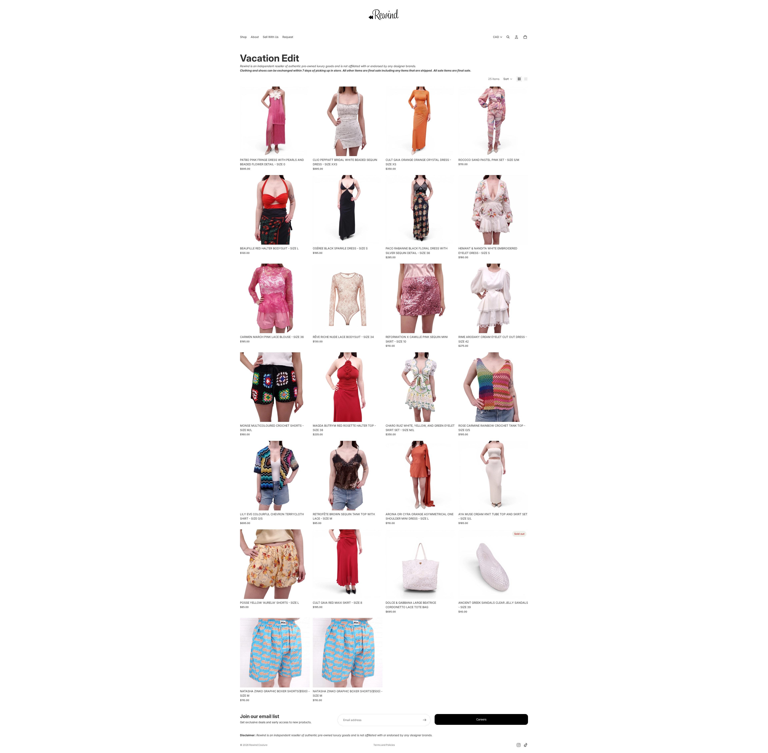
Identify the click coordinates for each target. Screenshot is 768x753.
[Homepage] (384, 14)
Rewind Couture (258, 744)
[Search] (508, 37)
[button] (507, 79)
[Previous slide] (246, 121)
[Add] (303, 149)
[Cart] (525, 37)
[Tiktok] (525, 745)
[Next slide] (304, 121)
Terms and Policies (384, 744)
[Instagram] (518, 745)
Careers (481, 719)
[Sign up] (424, 720)
